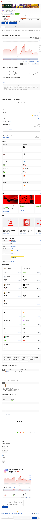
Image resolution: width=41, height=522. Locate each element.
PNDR (18, 102)
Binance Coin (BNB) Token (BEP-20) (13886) (18, 256)
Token (39, 112)
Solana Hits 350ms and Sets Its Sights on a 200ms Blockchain (9, 209)
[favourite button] (2, 14)
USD (38, 102)
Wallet (3, 23)
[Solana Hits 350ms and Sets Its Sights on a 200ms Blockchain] (10, 199)
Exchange (14, 23)
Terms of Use (20, 513)
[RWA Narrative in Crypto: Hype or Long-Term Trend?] (10, 222)
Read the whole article (6, 211)
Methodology (6, 513)
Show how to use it (13, 241)
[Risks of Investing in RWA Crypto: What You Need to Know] (26, 222)
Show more (4, 82)
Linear (21, 63)
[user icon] (38, 1)
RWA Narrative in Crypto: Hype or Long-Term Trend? (9, 231)
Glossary (3, 513)
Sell (9, 23)
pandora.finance (37, 109)
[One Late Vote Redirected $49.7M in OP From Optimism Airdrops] (26, 199)
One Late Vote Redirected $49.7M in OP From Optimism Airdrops (26, 208)
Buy (6, 23)
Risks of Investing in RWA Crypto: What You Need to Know (26, 231)
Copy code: (3, 505)
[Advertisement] (22, 95)
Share (6, 13)
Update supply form (6, 137)
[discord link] (38, 513)
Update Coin (17, 13)
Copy (39, 115)
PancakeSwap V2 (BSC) (9, 371)
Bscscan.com (38, 118)
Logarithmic (24, 63)
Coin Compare (12, 13)
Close (34, 517)
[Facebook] (32, 513)
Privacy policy (11, 513)
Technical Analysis (36, 63)
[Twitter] (34, 513)
